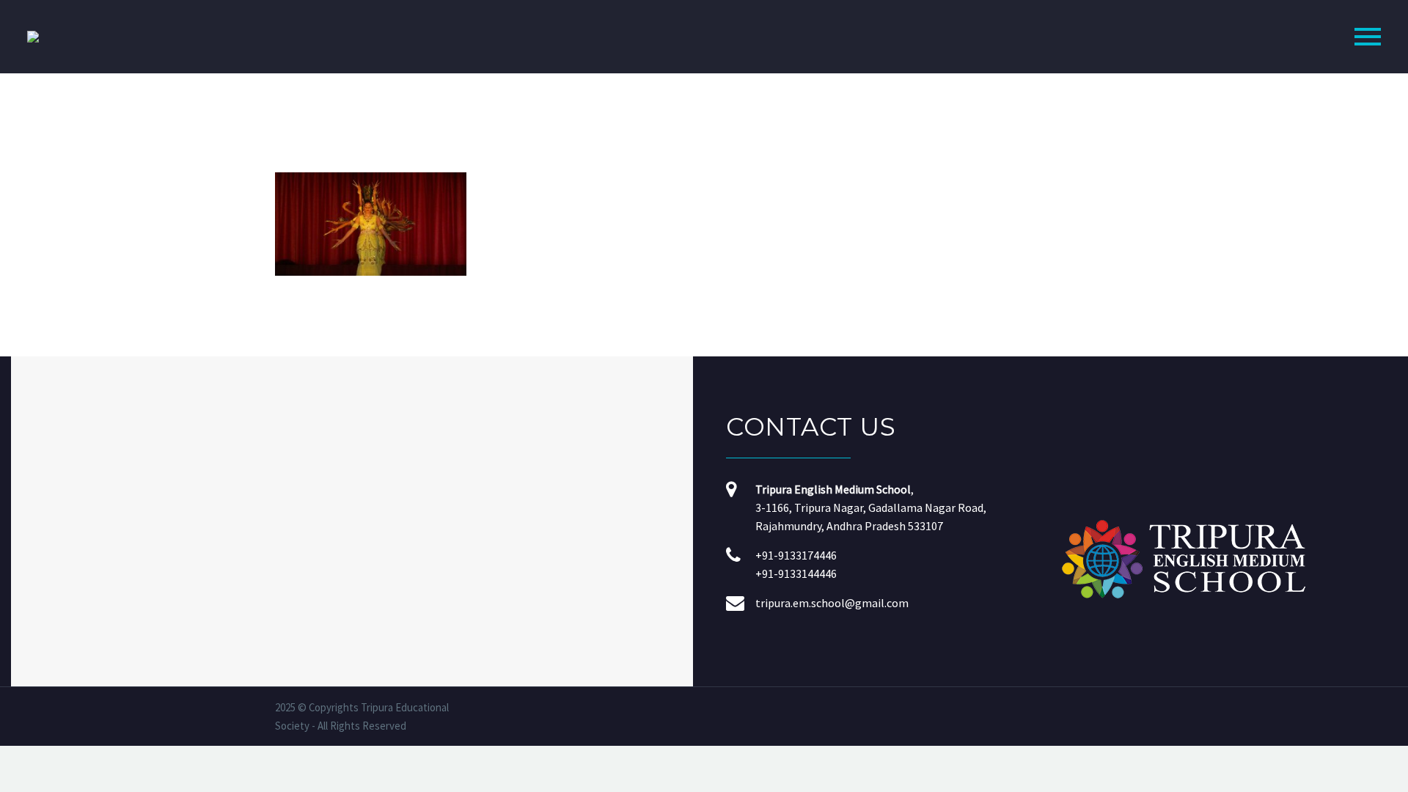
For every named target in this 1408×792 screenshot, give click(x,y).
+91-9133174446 (796, 555)
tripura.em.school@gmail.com (832, 602)
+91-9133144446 (796, 573)
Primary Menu (1367, 37)
